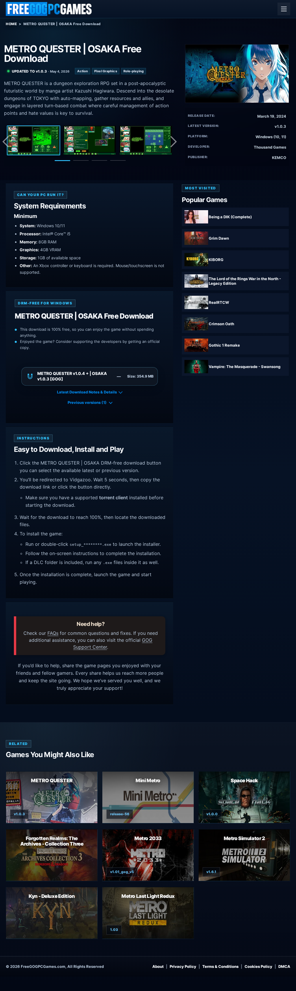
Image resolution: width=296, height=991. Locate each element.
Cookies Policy (258, 966)
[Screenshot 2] (89, 140)
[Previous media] (7, 141)
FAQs (52, 633)
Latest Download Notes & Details (87, 392)
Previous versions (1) (87, 402)
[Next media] (173, 141)
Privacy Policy (183, 966)
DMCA (284, 966)
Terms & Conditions (220, 966)
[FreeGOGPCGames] (49, 9)
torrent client (113, 497)
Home (11, 24)
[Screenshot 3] (145, 140)
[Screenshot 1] (33, 140)
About (158, 966)
